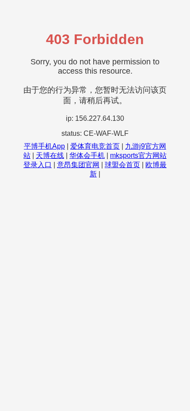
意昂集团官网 (78, 164)
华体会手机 (87, 155)
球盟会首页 (122, 164)
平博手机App (44, 146)
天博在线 (50, 155)
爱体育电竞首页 (95, 146)
